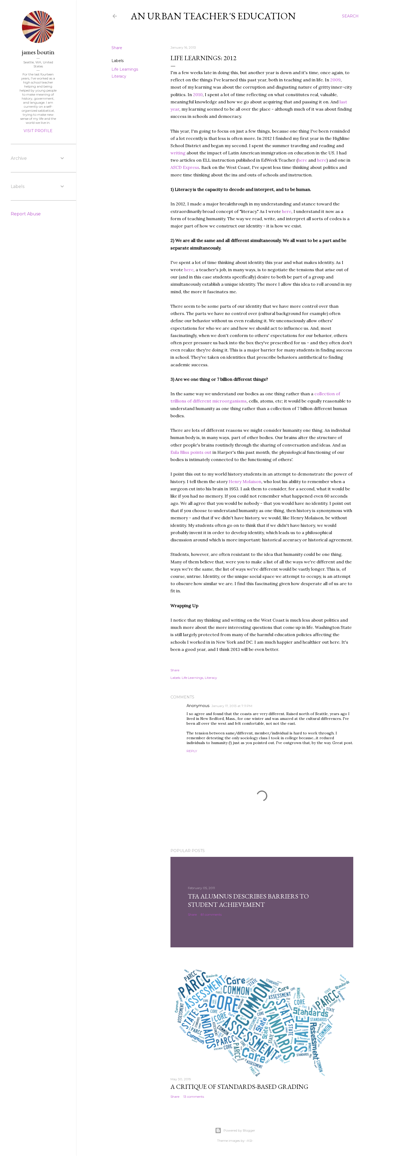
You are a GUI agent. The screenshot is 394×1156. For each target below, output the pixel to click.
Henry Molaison (245, 481)
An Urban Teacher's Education (213, 16)
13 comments (193, 1097)
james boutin (38, 52)
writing (177, 152)
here (302, 160)
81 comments (211, 914)
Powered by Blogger (239, 1130)
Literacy (118, 76)
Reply (192, 751)
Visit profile (38, 130)
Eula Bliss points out (190, 452)
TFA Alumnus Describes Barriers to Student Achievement (248, 900)
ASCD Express (184, 167)
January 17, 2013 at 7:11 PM (231, 706)
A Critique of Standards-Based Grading (239, 1086)
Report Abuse (26, 213)
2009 (335, 79)
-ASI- (249, 1141)
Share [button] (116, 47)
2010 (198, 94)
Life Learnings (124, 69)
